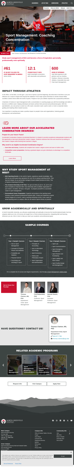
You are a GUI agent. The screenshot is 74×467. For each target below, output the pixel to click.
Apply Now (56, 384)
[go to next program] (71, 365)
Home (13, 53)
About (63, 8)
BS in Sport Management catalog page (56, 272)
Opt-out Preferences (8, 463)
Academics (35, 3)
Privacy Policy (18, 463)
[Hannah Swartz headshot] (53, 287)
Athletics (65, 3)
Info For (69, 8)
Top (69, 432)
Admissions (54, 3)
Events (46, 8)
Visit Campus (37, 384)
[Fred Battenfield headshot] (39, 287)
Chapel (36, 434)
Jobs (58, 433)
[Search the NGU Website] (72, 3)
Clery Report (38, 436)
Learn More (12, 158)
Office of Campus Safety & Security (43, 433)
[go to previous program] (3, 365)
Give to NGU (55, 8)
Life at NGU (44, 3)
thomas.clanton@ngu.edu (61, 338)
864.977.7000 (4, 439)
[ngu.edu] (60, 328)
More (7, 53)
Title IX (36, 445)
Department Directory (40, 440)
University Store (60, 438)
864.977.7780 (57, 336)
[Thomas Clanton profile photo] (26, 287)
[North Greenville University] (12, 3)
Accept (62, 456)
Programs (17, 53)
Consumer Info (38, 438)
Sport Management (23, 53)
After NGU (59, 434)
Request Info (17, 384)
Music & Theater (60, 436)
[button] (71, 452)
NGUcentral (37, 444)
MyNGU (37, 442)
